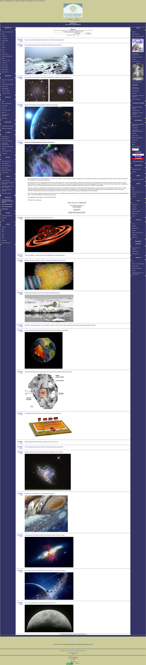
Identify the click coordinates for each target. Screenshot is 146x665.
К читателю (4, 36)
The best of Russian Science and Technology (138, 273)
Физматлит (134, 93)
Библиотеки (134, 237)
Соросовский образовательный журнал (137, 130)
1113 (67, 634)
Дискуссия (42, 0)
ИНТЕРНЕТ (138, 243)
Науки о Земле (135, 135)
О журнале (134, 209)
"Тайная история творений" (8, 84)
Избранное (134, 234)
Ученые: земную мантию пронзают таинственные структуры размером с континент (46, 330)
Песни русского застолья (137, 192)
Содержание (8, 0)
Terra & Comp (37, 200)
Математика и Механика (137, 137)
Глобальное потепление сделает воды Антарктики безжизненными (42, 292)
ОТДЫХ (138, 183)
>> (86, 634)
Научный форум (5, 163)
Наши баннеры (135, 253)
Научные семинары (136, 99)
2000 (3, 235)
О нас (13, 0)
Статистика (80, 650)
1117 (77, 634)
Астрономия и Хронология (7, 146)
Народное (134, 194)
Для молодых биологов (138, 161)
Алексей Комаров (74, 657)
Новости (23, 0)
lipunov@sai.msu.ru (88, 644)
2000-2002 (138, 63)
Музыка (3, 107)
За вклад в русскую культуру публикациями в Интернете (7, 201)
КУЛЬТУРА (7, 97)
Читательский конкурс (7, 206)
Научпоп (134, 171)
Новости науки (135, 266)
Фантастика (4, 217)
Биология (134, 133)
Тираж (133, 215)
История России (5, 136)
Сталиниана (4, 153)
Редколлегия (134, 204)
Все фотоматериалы (6, 242)
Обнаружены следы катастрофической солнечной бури (39, 217)
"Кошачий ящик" (5, 88)
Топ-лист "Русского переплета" (136, 248)
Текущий (4, 227)
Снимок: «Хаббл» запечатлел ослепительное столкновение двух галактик (44, 452)
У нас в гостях (5, 65)
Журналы (134, 230)
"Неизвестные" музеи (6, 110)
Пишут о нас (134, 213)
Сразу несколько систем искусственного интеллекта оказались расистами (44, 446)
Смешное (134, 196)
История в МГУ (5, 138)
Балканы (3, 47)
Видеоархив (4, 118)
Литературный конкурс (7, 204)
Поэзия (3, 51)
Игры (133, 189)
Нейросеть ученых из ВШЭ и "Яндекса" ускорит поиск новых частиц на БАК (45, 260)
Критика (3, 58)
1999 (3, 238)
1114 (69, 634)
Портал (2, 0)
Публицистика (5, 40)
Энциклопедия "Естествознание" (136, 88)
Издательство (5, 67)
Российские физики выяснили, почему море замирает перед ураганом (43, 45)
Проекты (134, 226)
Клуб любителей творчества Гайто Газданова (8, 187)
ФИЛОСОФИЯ (7, 122)
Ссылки (76, 650)
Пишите (18, 0)
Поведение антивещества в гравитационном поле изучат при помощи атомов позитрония (48, 371)
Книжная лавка (5, 69)
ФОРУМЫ (7, 157)
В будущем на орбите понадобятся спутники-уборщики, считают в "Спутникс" (45, 570)
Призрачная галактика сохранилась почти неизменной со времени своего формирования (48, 77)
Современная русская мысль (8, 126)
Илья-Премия (5, 209)
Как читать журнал (136, 211)
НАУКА (138, 27)
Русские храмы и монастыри (5, 115)
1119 (82, 634)
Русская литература (136, 146)
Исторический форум (6, 170)
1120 (84, 634)
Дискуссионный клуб (6, 161)
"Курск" (3, 42)
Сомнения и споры (6, 60)
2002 (3, 231)
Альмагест (4, 148)
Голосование (29, 0)
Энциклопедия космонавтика (135, 85)
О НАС (138, 200)
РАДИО (138, 175)
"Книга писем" (5, 86)
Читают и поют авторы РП (137, 179)
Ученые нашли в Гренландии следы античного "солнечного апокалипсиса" (44, 39)
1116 (74, 634)
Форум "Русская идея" (6, 165)
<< (59, 634)
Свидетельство (71, 30)
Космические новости (136, 82)
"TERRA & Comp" (136, 110)
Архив (73, 650)
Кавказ (3, 45)
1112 (64, 634)
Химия (133, 144)
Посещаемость (135, 228)
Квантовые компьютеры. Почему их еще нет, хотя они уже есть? (41, 441)
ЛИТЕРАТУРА (8, 27)
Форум (3, 220)
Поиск (133, 223)
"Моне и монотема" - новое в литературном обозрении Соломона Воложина (45, 255)
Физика (133, 142)
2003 (3, 229)
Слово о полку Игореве (7, 140)
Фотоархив (4, 240)
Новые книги (4, 62)
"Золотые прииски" (6, 90)
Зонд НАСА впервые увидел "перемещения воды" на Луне (40, 602)
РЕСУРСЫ (138, 219)
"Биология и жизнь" (136, 116)
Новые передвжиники (6, 103)
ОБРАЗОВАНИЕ (138, 120)
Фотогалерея (4, 105)
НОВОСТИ (138, 257)
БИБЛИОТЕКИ (138, 165)
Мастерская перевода (6, 193)
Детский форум (5, 172)
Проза (3, 49)
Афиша (3, 34)
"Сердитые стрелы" (6, 93)
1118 (79, 634)
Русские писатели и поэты (137, 232)
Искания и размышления (7, 56)
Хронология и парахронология (5, 143)
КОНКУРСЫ (8, 197)
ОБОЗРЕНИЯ (8, 75)
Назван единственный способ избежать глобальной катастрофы (41, 104)
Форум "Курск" (5, 167)
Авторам (134, 206)
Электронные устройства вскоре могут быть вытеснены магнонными (43, 413)
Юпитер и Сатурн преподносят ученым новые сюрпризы (40, 493)
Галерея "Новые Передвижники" (73, 652)
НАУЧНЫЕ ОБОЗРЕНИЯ (138, 103)
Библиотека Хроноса (136, 169)
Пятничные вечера (6, 180)
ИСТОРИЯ (7, 132)
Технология (134, 140)
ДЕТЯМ (8, 212)
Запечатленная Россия (6, 150)
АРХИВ (8, 224)
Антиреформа (135, 127)
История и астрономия (137, 57)
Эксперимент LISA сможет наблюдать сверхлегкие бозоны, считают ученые (44, 535)
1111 (62, 634)
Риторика (4, 112)
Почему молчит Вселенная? (138, 36)
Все (133, 261)
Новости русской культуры (7, 31)
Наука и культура (135, 61)
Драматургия (4, 53)
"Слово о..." (4, 82)
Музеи (133, 187)
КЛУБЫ (8, 176)
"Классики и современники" (8, 79)
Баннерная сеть (135, 251)
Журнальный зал (5, 71)
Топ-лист (36, 0)
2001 (3, 233)
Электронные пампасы (6, 215)
